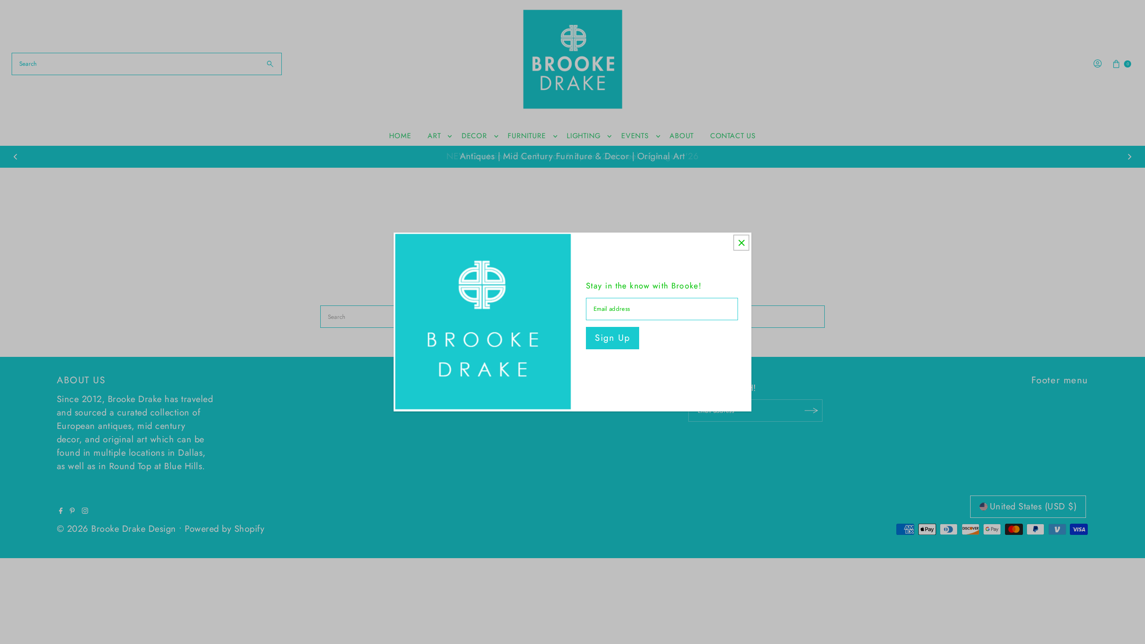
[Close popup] (741, 242)
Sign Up (612, 337)
